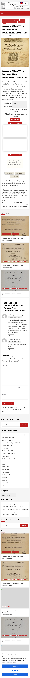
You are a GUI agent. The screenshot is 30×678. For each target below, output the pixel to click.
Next (18, 123)
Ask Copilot (9, 173)
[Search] (27, 13)
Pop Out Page (15, 119)
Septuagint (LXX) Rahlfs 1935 (9, 514)
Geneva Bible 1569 (7, 445)
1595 (13, 194)
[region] (15, 664)
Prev (11, 123)
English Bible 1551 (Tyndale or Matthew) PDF (15, 205)
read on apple (19, 190)
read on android (11, 195)
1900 (11, 288)
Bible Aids (4, 480)
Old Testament (21, 21)
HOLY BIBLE (21, 195)
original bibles (18, 194)
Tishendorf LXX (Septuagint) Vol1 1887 (12, 265)
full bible (10, 194)
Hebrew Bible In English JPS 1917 (11, 443)
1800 (3, 234)
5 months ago (6, 240)
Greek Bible (8, 234)
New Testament (5, 21)
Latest (3, 23)
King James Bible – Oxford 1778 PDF (12, 202)
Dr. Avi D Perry (12, 339)
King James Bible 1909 (8, 440)
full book (25, 190)
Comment (5, 365)
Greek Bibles (5, 456)
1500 (3, 20)
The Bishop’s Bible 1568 (8, 459)
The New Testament (17, 189)
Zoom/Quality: (7, 103)
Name (4, 388)
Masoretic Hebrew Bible (8, 453)
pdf (14, 197)
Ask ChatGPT (19, 173)
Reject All (15, 674)
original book (13, 190)
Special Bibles (14, 21)
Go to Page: (8, 106)
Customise (15, 670)
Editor (10, 35)
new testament (5, 190)
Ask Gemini (15, 177)
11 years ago (6, 35)
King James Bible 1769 (8, 437)
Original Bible (16, 20)
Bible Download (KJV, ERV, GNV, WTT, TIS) (13, 435)
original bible (10, 197)
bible (16, 195)
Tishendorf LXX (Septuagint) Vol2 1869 (12, 238)
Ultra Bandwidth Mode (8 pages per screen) (16, 115)
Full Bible (22, 20)
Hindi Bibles (5, 448)
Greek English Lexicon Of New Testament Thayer (15, 509)
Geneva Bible (8, 20)
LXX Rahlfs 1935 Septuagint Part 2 (11, 293)
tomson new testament (14, 192)
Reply (11, 336)
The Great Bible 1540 (7, 451)
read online (25, 189)
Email (18, 388)
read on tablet (8, 189)
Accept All (15, 666)
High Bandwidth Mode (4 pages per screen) (16, 110)
